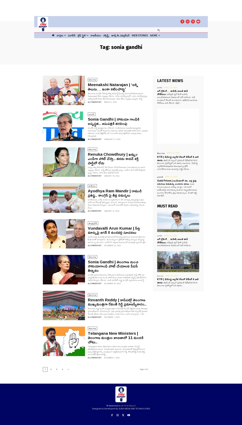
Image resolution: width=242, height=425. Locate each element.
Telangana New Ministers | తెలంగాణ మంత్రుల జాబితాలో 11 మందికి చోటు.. (115, 338)
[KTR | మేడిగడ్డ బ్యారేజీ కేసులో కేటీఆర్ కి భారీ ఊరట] (178, 261)
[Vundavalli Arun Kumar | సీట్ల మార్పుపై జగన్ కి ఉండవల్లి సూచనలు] (64, 234)
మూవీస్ (159, 87)
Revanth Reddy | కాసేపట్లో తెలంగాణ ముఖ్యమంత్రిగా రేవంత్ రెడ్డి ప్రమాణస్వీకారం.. (117, 302)
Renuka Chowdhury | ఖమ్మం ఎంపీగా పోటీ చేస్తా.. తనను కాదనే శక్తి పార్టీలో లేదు (113, 159)
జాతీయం (92, 186)
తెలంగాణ (92, 79)
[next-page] (68, 369)
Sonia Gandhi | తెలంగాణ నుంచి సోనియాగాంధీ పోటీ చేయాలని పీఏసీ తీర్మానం (113, 266)
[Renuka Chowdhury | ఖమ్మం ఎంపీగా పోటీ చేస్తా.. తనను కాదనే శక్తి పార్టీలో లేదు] (64, 162)
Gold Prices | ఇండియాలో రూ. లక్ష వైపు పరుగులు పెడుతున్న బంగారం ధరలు (176, 182)
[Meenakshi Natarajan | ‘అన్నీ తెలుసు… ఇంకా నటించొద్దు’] (64, 90)
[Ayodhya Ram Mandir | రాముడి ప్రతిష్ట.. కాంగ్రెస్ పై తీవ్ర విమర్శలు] (64, 198)
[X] (193, 21)
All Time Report (128, 405)
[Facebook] (182, 21)
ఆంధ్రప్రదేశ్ (93, 223)
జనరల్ (91, 114)
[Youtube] (198, 21)
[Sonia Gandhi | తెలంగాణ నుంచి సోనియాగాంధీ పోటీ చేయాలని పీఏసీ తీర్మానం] (64, 269)
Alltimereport (95, 102)
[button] (158, 30)
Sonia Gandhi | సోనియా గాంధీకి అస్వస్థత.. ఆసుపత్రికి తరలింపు (113, 121)
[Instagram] (188, 21)
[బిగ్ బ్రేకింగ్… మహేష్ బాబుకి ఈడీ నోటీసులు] (178, 221)
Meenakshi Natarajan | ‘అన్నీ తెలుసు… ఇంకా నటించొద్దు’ (113, 87)
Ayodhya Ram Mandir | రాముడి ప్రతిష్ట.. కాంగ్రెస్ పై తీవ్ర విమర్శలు (115, 193)
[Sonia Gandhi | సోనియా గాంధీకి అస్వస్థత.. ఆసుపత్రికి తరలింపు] (64, 126)
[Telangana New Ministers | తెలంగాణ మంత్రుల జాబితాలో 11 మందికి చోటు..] (64, 341)
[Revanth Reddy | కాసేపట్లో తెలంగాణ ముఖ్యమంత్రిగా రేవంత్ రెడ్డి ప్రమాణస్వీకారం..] (64, 305)
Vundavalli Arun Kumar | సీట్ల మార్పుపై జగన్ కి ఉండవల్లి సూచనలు (114, 230)
